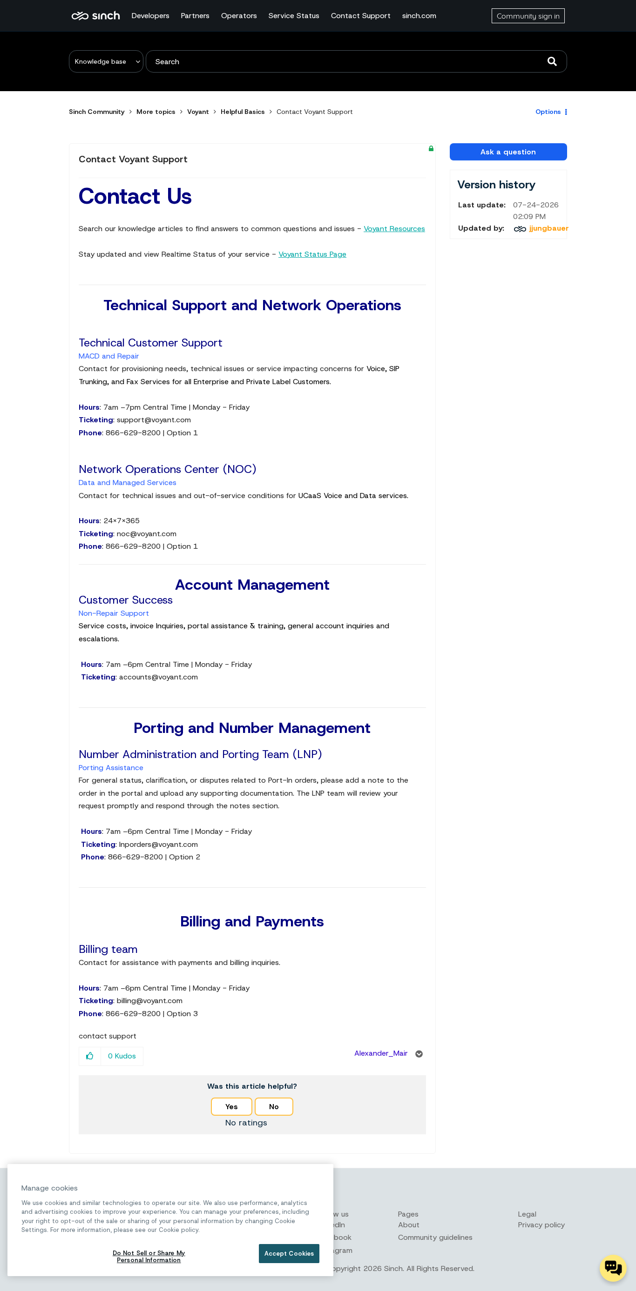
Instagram (335, 1250)
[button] (90, 1056)
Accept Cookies (289, 1254)
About (408, 1225)
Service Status (294, 15)
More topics (156, 111)
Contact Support (361, 15)
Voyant (198, 111)
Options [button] (548, 111)
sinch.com (419, 15)
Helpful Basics (243, 111)
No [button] (274, 1106)
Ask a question (508, 152)
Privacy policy (541, 1225)
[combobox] (356, 61)
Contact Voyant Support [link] (315, 111)
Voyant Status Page (312, 254)
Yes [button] (231, 1106)
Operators (239, 15)
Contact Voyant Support (133, 159)
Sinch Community (95, 16)
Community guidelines (435, 1237)
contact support (107, 1036)
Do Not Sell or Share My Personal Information (149, 1256)
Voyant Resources (394, 228)
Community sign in (528, 15)
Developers (150, 15)
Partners (195, 15)
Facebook (335, 1237)
